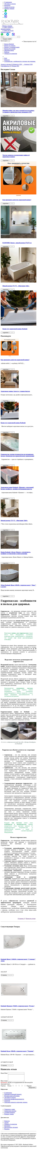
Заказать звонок (5, 29)
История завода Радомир (11, 1096)
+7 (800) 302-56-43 (7, 30)
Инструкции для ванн (11, 1127)
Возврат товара (9, 1114)
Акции (6, 1122)
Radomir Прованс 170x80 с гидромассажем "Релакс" (18, 1006)
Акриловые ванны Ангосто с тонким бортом (15, 391)
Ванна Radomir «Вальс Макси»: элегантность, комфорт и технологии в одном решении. (16, 552)
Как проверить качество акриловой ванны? (17, 200)
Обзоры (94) (15, 66)
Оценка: (3, 1086)
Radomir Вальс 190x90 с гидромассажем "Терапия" (17, 1051)
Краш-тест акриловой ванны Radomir (15, 329)
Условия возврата (9, 1112)
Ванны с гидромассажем (11, 47)
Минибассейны (9, 50)
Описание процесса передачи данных (15, 1102)
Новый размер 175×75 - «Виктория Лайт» (16, 286)
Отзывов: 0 (21, 918)
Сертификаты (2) (6, 66)
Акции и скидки (9, 7)
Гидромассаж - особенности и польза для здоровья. (19, 61)
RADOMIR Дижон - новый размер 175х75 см (17, 243)
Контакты (7, 5)
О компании (8, 2)
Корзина (6, 1129)
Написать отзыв (30, 918)
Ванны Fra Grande (9, 49)
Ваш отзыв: (4, 1081)
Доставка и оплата (10, 4)
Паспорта (7, 1126)
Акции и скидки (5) (7, 64)
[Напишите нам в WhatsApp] (5, 11)
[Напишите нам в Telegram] (5, 14)
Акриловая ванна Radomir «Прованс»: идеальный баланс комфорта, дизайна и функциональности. (17, 488)
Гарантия (7, 1100)
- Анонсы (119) (27, 64)
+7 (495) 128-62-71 (7, 27)
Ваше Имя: (4, 1073)
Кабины (6, 52)
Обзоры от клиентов (10, 53)
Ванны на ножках (9, 45)
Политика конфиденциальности (14, 1099)
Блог (5, 58)
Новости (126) (17, 64)
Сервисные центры (10, 1111)
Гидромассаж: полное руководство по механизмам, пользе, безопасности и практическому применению (17, 455)
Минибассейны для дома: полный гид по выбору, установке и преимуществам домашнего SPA (18, 111)
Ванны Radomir (9, 44)
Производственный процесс (13, 1094)
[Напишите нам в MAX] (5, 17)
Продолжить (32, 1087)
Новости (7, 60)
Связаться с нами (9, 1109)
